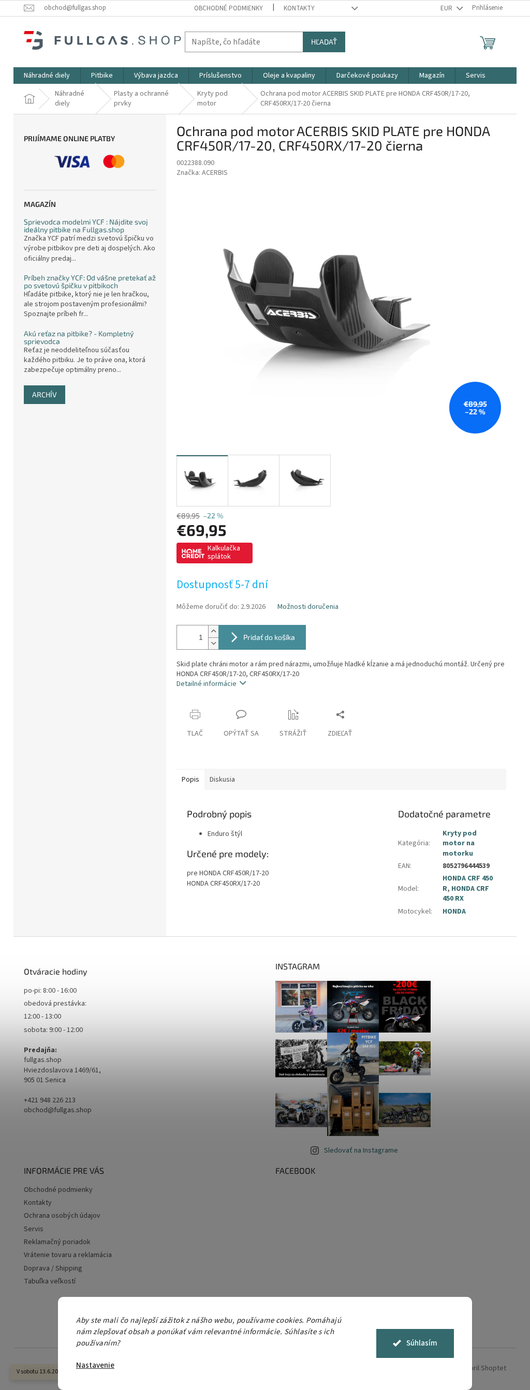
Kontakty (299, 8)
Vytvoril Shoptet (481, 1369)
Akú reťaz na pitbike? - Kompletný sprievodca (79, 338)
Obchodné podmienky (228, 8)
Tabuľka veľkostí (50, 1281)
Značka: (202, 173)
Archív (44, 394)
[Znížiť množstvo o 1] (213, 643)
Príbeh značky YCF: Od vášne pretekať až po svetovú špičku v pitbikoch (90, 282)
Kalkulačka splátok (224, 552)
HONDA (454, 911)
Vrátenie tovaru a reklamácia (68, 1255)
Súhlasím (421, 1343)
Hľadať (324, 41)
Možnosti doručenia (307, 607)
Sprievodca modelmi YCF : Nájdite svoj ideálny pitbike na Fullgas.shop (86, 226)
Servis (33, 1229)
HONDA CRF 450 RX (466, 894)
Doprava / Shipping (53, 1268)
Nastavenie (95, 1365)
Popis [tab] (190, 779)
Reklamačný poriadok (57, 1242)
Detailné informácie (206, 684)
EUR (447, 8)
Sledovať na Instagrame (361, 1150)
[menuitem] (46, 75)
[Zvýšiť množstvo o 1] (213, 631)
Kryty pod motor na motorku (460, 843)
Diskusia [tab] (222, 779)
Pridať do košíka (269, 637)
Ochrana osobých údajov (62, 1215)
